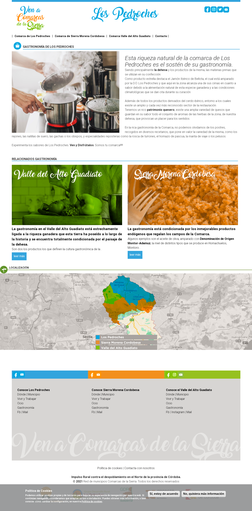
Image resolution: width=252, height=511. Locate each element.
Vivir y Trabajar (26, 399)
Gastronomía (25, 407)
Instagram (177, 412)
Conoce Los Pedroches (33, 390)
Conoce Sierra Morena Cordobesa (115, 390)
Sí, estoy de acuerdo (164, 493)
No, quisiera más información (203, 493)
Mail (25, 412)
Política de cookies (109, 468)
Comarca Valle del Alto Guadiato (130, 36)
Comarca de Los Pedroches (32, 36)
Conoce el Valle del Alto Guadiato (189, 390)
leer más (19, 256)
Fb (19, 412)
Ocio (20, 403)
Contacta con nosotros (139, 468)
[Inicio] (30, 18)
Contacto (161, 36)
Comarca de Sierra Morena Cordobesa (79, 36)
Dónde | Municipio (28, 394)
